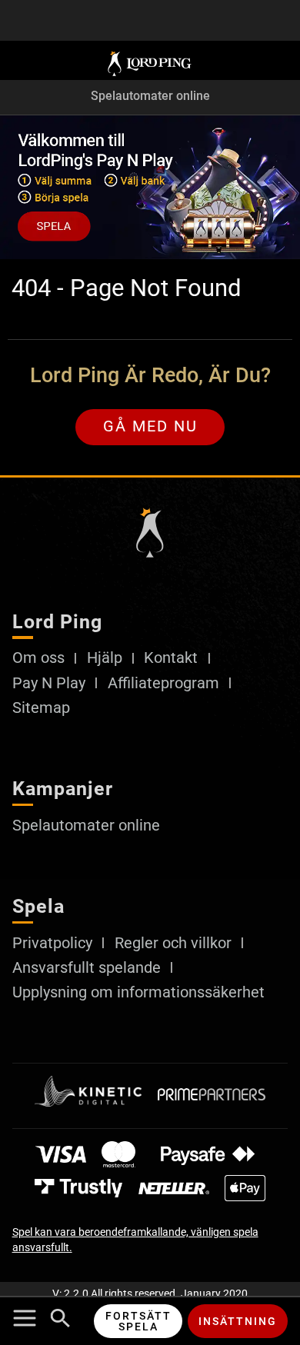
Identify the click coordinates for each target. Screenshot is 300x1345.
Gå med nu (150, 426)
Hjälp (104, 658)
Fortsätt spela (138, 1321)
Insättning (237, 1321)
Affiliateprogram (163, 683)
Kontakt (171, 658)
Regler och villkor (173, 943)
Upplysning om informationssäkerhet (138, 992)
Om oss (38, 658)
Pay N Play (48, 683)
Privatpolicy (52, 943)
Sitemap (41, 708)
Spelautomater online (150, 96)
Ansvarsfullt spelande (86, 968)
